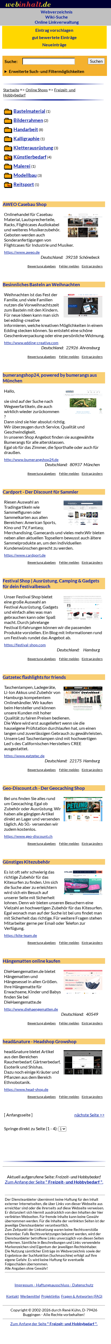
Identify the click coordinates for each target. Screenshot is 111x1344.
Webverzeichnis (56, 11)
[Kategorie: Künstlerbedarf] (8, 159)
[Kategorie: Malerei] (8, 168)
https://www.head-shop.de (26, 1089)
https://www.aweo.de (22, 252)
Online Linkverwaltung (57, 22)
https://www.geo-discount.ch (28, 836)
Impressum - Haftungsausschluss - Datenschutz (54, 1285)
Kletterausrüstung (33, 148)
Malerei (21, 166)
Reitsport (23, 184)
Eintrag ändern (92, 266)
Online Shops (37, 90)
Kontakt (12, 1296)
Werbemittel (30, 1296)
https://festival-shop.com (25, 645)
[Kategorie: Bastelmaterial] (8, 113)
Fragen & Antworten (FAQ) (81, 1296)
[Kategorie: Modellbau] (8, 177)
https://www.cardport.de (25, 555)
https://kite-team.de (20, 935)
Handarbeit (25, 129)
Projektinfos (50, 1296)
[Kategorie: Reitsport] (8, 186)
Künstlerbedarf (29, 157)
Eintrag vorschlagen (54, 30)
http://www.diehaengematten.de (31, 1009)
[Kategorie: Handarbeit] (8, 131)
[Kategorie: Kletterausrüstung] (8, 149)
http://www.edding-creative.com (31, 343)
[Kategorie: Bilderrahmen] (8, 122)
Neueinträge (54, 44)
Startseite (11, 90)
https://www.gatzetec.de (24, 756)
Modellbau (25, 175)
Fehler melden (69, 266)
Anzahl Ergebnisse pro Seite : (55, 71)
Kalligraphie (26, 138)
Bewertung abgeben (41, 266)
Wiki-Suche (56, 16)
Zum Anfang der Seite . (54, 1181)
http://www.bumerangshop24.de (31, 460)
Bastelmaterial (29, 111)
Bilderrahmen (28, 120)
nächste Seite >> (89, 1114)
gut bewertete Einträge (54, 37)
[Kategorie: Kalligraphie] (8, 140)
